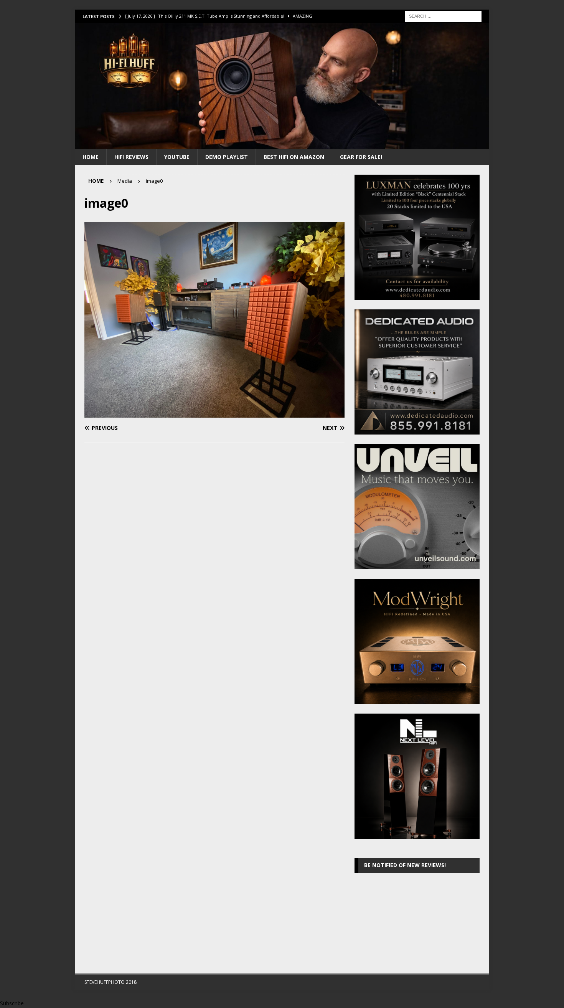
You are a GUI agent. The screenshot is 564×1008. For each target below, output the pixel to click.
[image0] (214, 413)
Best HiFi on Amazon (294, 156)
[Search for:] (443, 15)
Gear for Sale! (361, 156)
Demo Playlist (226, 156)
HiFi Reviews (131, 156)
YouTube (177, 156)
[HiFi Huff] (282, 144)
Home (90, 156)
